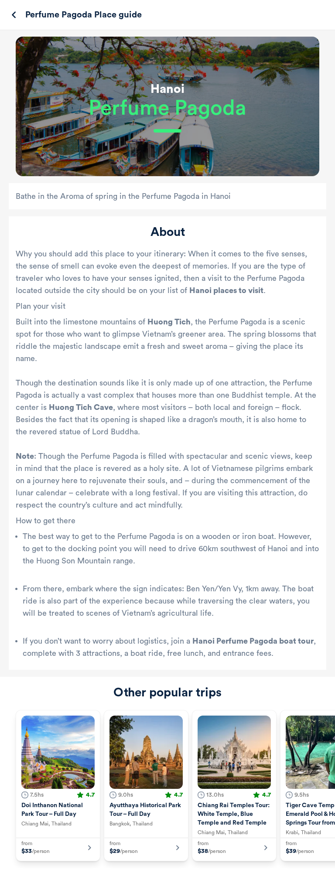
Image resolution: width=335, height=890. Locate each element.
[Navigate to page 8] (197, 881)
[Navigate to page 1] (140, 881)
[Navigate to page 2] (150, 881)
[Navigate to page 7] (189, 881)
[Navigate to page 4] (166, 881)
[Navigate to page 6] (181, 881)
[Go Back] (14, 15)
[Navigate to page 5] (173, 881)
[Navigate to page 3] (158, 881)
